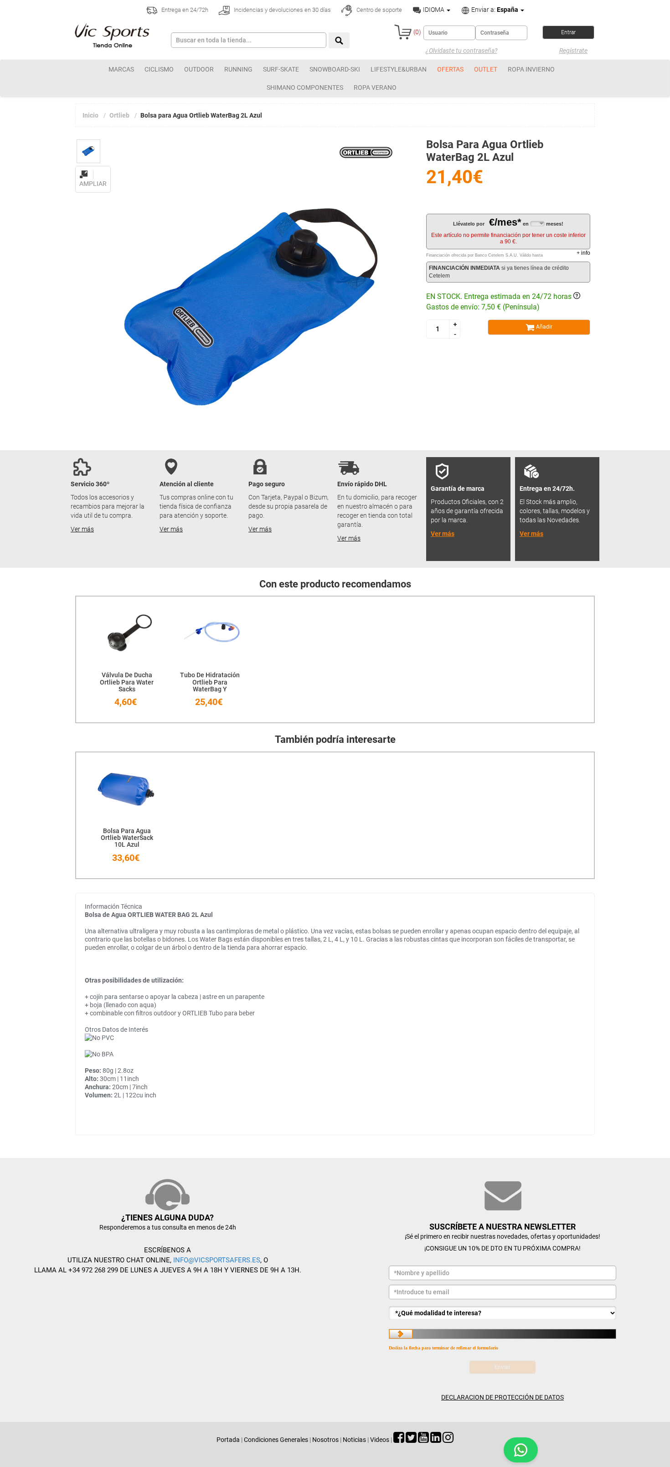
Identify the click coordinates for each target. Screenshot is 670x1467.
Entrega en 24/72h (184, 9)
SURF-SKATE (281, 69)
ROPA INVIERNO (531, 69)
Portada (228, 1439)
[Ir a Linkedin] (435, 1439)
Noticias (354, 1439)
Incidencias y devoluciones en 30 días (281, 9)
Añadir (543, 327)
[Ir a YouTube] (423, 1439)
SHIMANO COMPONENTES (305, 87)
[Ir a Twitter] (411, 1439)
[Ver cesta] (403, 32)
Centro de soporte (378, 9)
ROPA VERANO (375, 87)
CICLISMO (159, 69)
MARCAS (121, 69)
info (583, 253)
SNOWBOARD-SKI (334, 69)
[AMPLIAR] (93, 169)
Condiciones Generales (276, 1439)
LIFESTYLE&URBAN (399, 69)
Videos (379, 1439)
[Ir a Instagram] (448, 1439)
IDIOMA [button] (434, 9)
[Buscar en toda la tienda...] (339, 40)
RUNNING (238, 69)
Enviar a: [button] (494, 9)
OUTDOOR (199, 69)
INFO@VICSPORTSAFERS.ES (216, 1260)
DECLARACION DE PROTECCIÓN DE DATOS (502, 1397)
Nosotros (325, 1439)
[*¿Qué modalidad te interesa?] (502, 1313)
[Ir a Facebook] (398, 1439)
